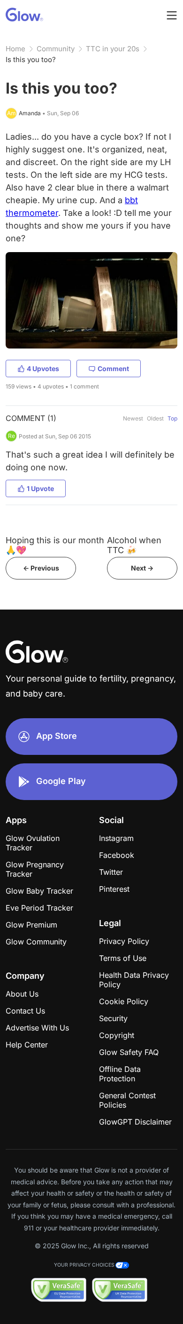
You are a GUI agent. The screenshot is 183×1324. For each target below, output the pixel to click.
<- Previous (41, 568)
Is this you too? (31, 59)
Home (15, 48)
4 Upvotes (43, 369)
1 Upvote (40, 488)
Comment (113, 369)
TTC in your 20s (112, 48)
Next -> (142, 568)
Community (56, 48)
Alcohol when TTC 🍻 (134, 545)
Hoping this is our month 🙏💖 (55, 545)
